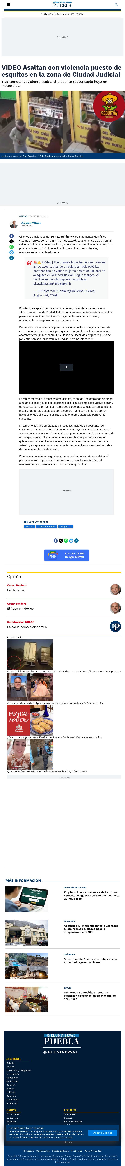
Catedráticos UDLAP (20, 622)
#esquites (39, 275)
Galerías (11, 1096)
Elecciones (12, 1099)
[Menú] (8, 4)
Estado (10, 1063)
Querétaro (70, 1114)
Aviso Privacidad (93, 1151)
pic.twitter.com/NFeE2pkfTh (52, 283)
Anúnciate (12, 1103)
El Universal (13, 1114)
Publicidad (76, 1151)
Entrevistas (13, 1074)
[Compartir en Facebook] (11, 236)
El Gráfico (12, 1118)
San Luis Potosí (73, 1121)
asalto (29, 526)
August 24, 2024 (45, 295)
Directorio (28, 1151)
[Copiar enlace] (11, 258)
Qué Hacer (12, 1081)
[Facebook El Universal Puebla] (66, 1141)
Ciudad (23, 216)
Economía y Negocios (18, 1070)
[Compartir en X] (11, 241)
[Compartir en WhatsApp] (11, 247)
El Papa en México (20, 608)
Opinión (14, 576)
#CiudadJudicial (62, 275)
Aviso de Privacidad (62, 1137)
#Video (46, 262)
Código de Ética (60, 1151)
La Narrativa (16, 590)
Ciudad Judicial (47, 526)
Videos (10, 1088)
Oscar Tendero (17, 585)
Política (10, 1092)
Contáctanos (43, 1151)
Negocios (66, 526)
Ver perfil (27, 225)
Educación (12, 1077)
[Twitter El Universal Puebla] (71, 1141)
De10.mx (11, 1121)
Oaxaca (68, 1118)
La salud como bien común (27, 627)
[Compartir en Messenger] (11, 252)
